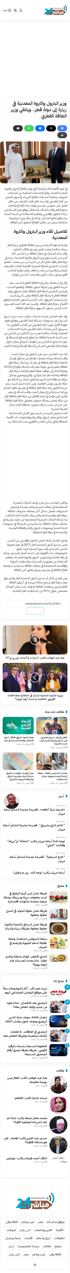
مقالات (47, 1246)
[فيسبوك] (62, 128)
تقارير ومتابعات (43, 1230)
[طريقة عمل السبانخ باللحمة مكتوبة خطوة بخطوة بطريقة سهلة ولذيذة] (58, 928)
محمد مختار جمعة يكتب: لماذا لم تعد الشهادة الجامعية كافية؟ (27, 1120)
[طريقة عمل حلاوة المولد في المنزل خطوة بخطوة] (58, 914)
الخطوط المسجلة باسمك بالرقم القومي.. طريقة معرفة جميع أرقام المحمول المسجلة (27, 1050)
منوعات (11, 1230)
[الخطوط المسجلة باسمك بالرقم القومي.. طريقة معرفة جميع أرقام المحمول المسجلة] (58, 1050)
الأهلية (59, 1230)
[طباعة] (62, 135)
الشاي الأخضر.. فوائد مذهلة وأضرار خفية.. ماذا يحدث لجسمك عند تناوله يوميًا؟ (26, 960)
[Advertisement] (35, 59)
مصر (40, 1222)
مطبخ (58, 1246)
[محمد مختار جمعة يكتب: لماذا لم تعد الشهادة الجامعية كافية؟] (58, 1125)
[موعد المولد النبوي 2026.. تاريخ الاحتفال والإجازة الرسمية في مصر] (18, 725)
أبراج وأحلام (43, 1238)
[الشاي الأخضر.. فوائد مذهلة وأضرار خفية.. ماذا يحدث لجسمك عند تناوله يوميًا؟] (58, 958)
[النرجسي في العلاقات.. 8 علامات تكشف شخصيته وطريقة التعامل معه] (58, 1036)
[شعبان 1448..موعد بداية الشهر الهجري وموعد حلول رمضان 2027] (58, 1021)
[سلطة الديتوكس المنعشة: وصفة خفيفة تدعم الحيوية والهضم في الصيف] (58, 943)
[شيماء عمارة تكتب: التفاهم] (58, 1105)
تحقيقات (59, 1238)
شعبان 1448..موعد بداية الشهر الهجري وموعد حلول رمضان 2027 (26, 1019)
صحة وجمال (13, 1238)
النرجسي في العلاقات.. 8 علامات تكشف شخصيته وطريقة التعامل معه (25, 1033)
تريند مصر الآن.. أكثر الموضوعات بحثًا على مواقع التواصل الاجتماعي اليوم (25, 990)
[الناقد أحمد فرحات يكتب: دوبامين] (58, 1165)
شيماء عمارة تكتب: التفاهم (31, 1098)
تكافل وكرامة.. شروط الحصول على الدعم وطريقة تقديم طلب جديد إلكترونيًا (53, 740)
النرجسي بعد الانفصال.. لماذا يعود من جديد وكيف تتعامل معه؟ (27, 1005)
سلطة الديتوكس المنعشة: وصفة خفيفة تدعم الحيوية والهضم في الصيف (27, 943)
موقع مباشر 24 (55, 1222)
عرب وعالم (28, 1222)
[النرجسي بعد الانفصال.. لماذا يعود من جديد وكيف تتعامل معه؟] (58, 1007)
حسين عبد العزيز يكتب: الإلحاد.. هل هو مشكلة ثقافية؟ (25, 1140)
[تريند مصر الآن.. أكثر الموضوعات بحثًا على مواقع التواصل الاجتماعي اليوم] (58, 992)
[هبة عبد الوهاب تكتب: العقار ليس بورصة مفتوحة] (58, 1085)
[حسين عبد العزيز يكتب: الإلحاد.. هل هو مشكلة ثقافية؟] (58, 1145)
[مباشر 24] (55, 10)
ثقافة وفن (12, 1222)
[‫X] (51, 128)
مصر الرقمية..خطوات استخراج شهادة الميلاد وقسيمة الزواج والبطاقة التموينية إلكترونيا (20, 776)
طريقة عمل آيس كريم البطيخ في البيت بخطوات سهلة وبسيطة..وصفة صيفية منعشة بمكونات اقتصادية (25, 897)
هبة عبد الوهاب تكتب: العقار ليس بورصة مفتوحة (27, 1080)
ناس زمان (25, 1230)
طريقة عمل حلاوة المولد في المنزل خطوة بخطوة (26, 913)
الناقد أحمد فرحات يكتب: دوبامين (26, 1158)
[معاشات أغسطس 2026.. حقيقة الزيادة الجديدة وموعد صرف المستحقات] (51, 761)
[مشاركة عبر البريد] (18, 128)
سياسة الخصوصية (28, 1246)
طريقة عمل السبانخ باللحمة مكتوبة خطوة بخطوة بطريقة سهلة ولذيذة (25, 926)
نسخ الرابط (35, 611)
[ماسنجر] (40, 128)
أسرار (11, 1246)
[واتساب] (29, 128)
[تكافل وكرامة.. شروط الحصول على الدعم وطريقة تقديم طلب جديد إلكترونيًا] (51, 725)
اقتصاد (28, 1238)
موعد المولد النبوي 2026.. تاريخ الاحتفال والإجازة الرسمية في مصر (19, 739)
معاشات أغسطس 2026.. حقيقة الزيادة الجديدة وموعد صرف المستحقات (52, 776)
